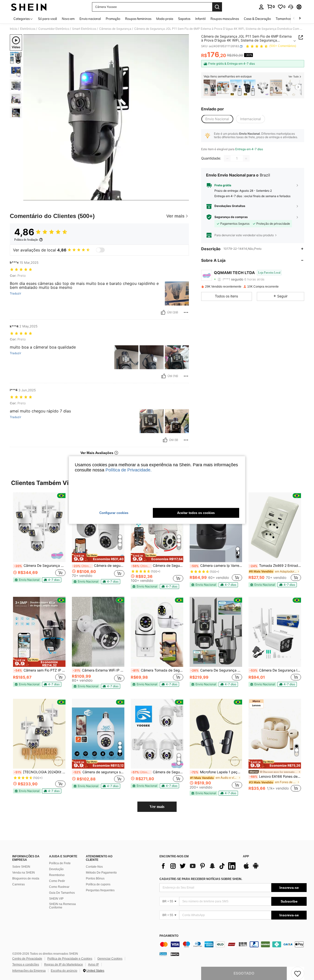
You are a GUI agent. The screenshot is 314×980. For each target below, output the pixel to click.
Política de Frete (60, 863)
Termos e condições (25, 964)
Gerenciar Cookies (109, 958)
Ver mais (157, 806)
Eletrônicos (27, 28)
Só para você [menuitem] (47, 19)
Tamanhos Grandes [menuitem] (290, 19)
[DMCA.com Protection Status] (174, 954)
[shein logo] (29, 7)
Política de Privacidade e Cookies (69, 958)
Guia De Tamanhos (62, 892)
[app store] (246, 868)
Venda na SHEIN (23, 872)
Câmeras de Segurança (115, 28)
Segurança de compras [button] (231, 217)
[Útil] (163, 312)
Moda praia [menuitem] (164, 19)
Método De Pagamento (101, 872)
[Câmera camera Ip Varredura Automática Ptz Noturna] (216, 527)
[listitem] (210, 88)
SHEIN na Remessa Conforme (62, 905)
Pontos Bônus (95, 878)
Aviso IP (93, 964)
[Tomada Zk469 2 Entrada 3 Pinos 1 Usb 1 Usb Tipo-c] (275, 527)
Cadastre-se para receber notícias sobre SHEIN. (200, 879)
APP (246, 856)
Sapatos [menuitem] (184, 19)
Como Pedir (57, 881)
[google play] (255, 868)
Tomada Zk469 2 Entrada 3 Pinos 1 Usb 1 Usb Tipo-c (275, 566)
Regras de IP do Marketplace (63, 964)
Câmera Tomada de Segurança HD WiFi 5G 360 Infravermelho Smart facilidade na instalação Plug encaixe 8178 (157, 670)
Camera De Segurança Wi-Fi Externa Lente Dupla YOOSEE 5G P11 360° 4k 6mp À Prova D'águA (216, 670)
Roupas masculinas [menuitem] (224, 19)
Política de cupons (98, 884)
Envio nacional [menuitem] (90, 19)
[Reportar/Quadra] (186, 312)
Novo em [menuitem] (68, 19)
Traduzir (15, 293)
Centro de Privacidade (27, 958)
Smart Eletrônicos (84, 28)
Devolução (56, 869)
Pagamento (168, 935)
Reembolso (57, 875)
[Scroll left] (294, 18)
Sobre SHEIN (21, 866)
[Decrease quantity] (227, 158)
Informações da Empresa (29, 970)
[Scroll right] (299, 18)
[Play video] (106, 117)
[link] (271, 7)
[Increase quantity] (246, 158)
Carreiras (18, 884)
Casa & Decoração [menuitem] (257, 19)
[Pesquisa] (217, 7)
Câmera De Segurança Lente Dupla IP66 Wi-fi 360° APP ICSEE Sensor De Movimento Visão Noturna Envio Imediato (39, 566)
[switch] (100, 250)
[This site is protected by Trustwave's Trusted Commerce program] (163, 954)
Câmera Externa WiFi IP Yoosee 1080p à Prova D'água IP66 (98, 670)
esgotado (244, 973)
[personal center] (261, 7)
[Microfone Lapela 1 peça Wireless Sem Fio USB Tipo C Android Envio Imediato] (216, 734)
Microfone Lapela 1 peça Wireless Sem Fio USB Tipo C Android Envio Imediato (216, 772)
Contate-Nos (94, 866)
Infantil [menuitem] (200, 19)
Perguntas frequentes (100, 890)
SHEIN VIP (56, 898)
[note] (27, 579)
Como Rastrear (59, 887)
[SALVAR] (297, 973)
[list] (198, 866)
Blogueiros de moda (25, 878)
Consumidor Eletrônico (53, 28)
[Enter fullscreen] (184, 196)
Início (13, 28)
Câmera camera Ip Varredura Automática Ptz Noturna (216, 566)
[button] (291, 7)
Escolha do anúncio (64, 970)
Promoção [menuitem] (113, 19)
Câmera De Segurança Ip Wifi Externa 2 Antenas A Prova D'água (275, 670)
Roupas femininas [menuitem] (138, 19)
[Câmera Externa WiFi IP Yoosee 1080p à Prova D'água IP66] (98, 632)
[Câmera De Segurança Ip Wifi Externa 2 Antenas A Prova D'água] (275, 632)
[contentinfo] (233, 944)
